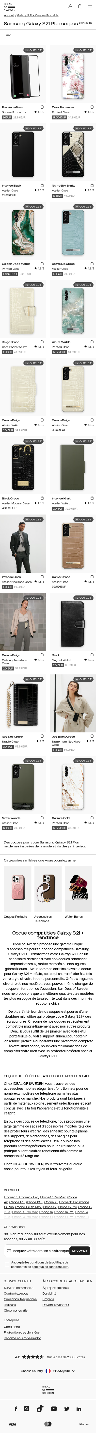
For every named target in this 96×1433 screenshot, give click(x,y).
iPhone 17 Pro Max (53, 1197)
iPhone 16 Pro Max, (28, 1207)
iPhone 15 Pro (67, 1207)
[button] (48, 1356)
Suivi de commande (18, 1288)
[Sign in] (70, 6)
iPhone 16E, (34, 1202)
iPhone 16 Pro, (69, 1202)
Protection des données (22, 1332)
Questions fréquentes (20, 1299)
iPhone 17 (10, 1197)
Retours (10, 1305)
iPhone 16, (51, 1202)
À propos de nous (56, 1288)
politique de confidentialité (50, 1267)
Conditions (12, 1327)
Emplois (48, 1299)
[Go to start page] (9, 7)
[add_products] (42, 107)
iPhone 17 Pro (28, 1197)
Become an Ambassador (22, 1338)
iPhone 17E (17, 1202)
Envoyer (79, 1251)
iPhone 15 (49, 1207)
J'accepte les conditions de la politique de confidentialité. (40, 1264)
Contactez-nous (16, 1293)
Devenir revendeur (56, 1305)
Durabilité (50, 1293)
